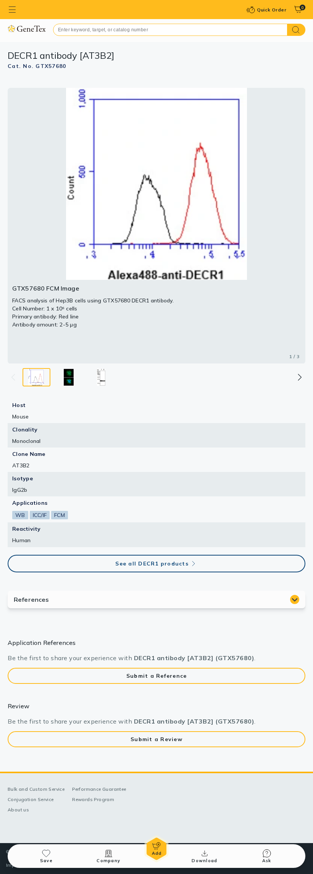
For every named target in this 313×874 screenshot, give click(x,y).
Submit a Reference (156, 675)
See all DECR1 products (152, 563)
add (156, 849)
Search (296, 30)
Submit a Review (156, 739)
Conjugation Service (31, 799)
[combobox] (170, 30)
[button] (299, 377)
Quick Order (271, 10)
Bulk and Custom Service (36, 789)
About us (18, 810)
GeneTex (26, 28)
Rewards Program (93, 799)
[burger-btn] (12, 9)
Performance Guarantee (99, 789)
